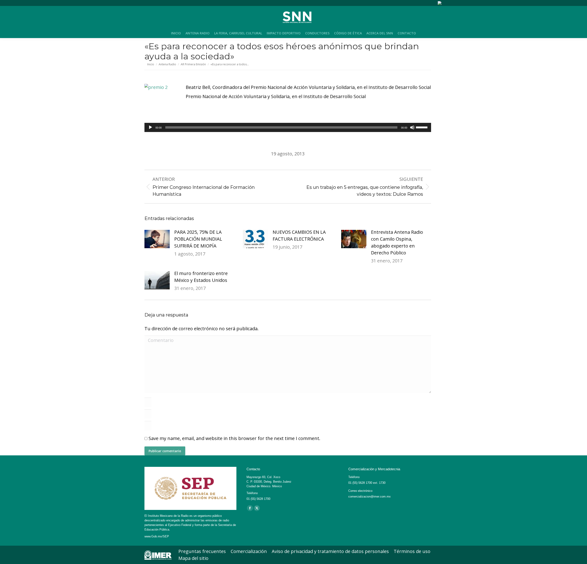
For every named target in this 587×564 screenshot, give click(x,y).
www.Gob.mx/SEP (156, 536)
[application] (287, 127)
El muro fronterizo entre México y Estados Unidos (201, 276)
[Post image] (157, 239)
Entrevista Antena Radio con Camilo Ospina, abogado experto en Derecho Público (397, 242)
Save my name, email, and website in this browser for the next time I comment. (234, 438)
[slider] (422, 127)
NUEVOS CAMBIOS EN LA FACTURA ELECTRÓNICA (299, 235)
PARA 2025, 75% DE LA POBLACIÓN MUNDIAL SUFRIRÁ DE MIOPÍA (198, 239)
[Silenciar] (412, 127)
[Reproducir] (150, 127)
